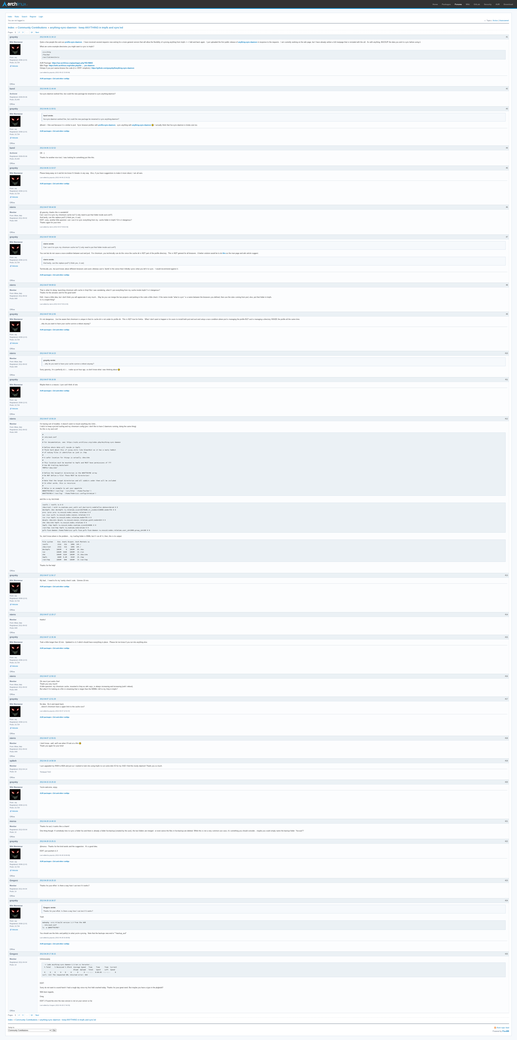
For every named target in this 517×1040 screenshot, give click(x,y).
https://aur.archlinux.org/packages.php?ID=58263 (72, 63)
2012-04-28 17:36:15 (48, 954)
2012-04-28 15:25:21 (48, 841)
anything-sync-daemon (247, 42)
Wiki (468, 4)
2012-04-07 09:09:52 (48, 285)
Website (15, 66)
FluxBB (505, 1031)
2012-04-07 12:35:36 (48, 637)
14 (32, 32)
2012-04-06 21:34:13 (48, 37)
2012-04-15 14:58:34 (48, 761)
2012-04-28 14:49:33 (48, 821)
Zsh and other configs (61, 79)
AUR (498, 4)
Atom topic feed (503, 1028)
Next (37, 32)
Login (41, 17)
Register (33, 17)
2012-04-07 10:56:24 (48, 419)
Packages (446, 4)
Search (24, 17)
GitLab (477, 4)
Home (435, 4)
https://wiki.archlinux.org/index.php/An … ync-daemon (72, 66)
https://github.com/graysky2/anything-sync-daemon (112, 68)
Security (488, 4)
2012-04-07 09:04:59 (48, 237)
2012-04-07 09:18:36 (48, 380)
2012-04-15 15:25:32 (48, 782)
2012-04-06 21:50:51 (48, 109)
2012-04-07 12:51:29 (48, 699)
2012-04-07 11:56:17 (48, 575)
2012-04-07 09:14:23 (48, 353)
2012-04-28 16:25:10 (48, 880)
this (224, 253)
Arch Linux (15, 4)
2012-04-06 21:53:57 (48, 168)
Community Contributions (32, 27)
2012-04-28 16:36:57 (48, 901)
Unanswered (504, 21)
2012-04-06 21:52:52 (48, 148)
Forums (458, 4)
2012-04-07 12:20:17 (48, 615)
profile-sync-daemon (73, 42)
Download (508, 4)
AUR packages (45, 79)
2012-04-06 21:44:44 (48, 89)
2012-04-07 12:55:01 (48, 738)
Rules (17, 17)
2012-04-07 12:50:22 (48, 676)
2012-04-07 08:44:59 (48, 207)
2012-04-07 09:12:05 (48, 314)
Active (495, 21)
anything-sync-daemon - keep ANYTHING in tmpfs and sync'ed (86, 27)
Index (10, 17)
